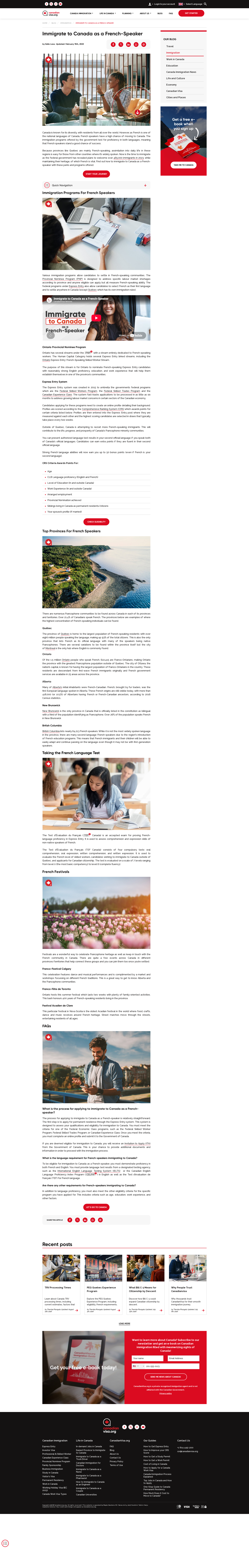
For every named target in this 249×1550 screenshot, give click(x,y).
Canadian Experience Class (57, 394)
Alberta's (57, 687)
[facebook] (46, 4)
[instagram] (56, 4)
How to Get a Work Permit (156, 1460)
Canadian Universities (86, 1494)
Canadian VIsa (174, 91)
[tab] (185, 46)
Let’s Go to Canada (96, 1207)
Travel (169, 46)
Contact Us (115, 1458)
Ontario (46, 360)
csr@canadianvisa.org (187, 1451)
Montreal (50, 648)
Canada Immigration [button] (81, 13)
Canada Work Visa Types (54, 1494)
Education (172, 65)
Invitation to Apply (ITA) (137, 1143)
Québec (92, 289)
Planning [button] (127, 13)
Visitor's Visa (48, 1476)
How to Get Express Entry (156, 1446)
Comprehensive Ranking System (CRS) (103, 409)
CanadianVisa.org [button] (120, 1440)
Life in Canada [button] (84, 1440)
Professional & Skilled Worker (56, 1454)
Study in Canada (50, 1473)
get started (191, 13)
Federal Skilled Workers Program (78, 391)
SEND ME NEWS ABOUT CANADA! (165, 1377)
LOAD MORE (124, 1323)
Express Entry (76, 286)
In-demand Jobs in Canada (89, 1446)
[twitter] (51, 4)
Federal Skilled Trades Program (122, 391)
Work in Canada (175, 59)
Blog (160, 13)
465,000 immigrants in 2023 (129, 157)
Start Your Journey (96, 174)
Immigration (173, 52)
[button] (163, 46)
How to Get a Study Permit (157, 1456)
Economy (171, 84)
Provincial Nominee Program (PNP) (62, 279)
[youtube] (60, 4)
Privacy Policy (116, 1461)
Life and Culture (175, 78)
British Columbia (51, 731)
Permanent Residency (53, 1480)
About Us (114, 1454)
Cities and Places (176, 97)
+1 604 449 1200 (185, 1447)
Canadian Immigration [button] (54, 1440)
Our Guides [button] (150, 1440)
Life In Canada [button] (107, 13)
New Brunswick (50, 711)
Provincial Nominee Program (56, 1461)
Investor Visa (48, 1450)
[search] (205, 3)
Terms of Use (116, 1465)
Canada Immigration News (181, 72)
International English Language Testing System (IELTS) (88, 1171)
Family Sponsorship (51, 1465)
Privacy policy (166, 1394)
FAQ (171, 13)
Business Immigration (52, 1469)
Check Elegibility (96, 521)
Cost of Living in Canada (155, 1464)
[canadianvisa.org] (51, 13)
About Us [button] (145, 13)
